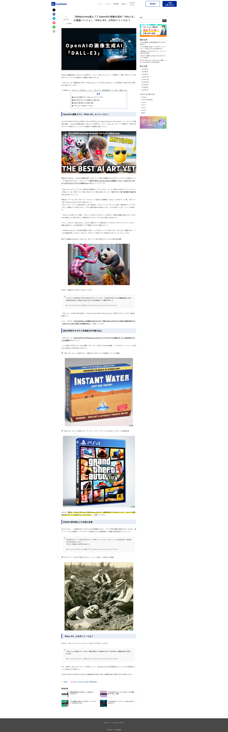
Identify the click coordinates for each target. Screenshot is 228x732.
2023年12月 (145, 77)
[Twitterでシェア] (54, 10)
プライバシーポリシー (119, 722)
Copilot (143, 102)
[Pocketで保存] (54, 22)
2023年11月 (145, 79)
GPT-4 (143, 105)
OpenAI (81, 682)
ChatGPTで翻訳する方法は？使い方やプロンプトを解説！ (152, 57)
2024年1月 (145, 74)
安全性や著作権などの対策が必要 (83, 103)
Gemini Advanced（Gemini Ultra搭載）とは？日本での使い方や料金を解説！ (153, 61)
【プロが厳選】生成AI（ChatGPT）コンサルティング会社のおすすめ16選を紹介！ (152, 47)
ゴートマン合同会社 (116, 729)
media (143, 107)
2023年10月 (145, 82)
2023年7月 (145, 90)
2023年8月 (145, 87)
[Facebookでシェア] (54, 14)
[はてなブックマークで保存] (54, 18)
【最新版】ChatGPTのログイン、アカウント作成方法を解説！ (153, 52)
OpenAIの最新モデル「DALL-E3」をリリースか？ (88, 97)
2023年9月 (145, 85)
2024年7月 (145, 69)
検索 (141, 17)
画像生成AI (93, 682)
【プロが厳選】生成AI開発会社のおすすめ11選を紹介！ (153, 43)
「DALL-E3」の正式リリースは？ (83, 106)
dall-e (75, 682)
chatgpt (144, 97)
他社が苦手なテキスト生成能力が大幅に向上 (86, 100)
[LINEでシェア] (54, 27)
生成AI (70, 23)
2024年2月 (145, 71)
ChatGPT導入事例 (147, 100)
